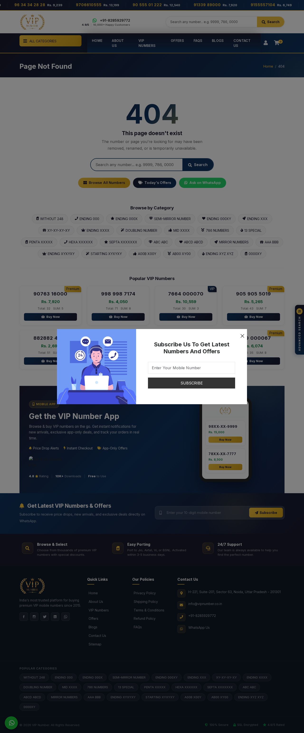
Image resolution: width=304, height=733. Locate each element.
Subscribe (191, 383)
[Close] (242, 334)
